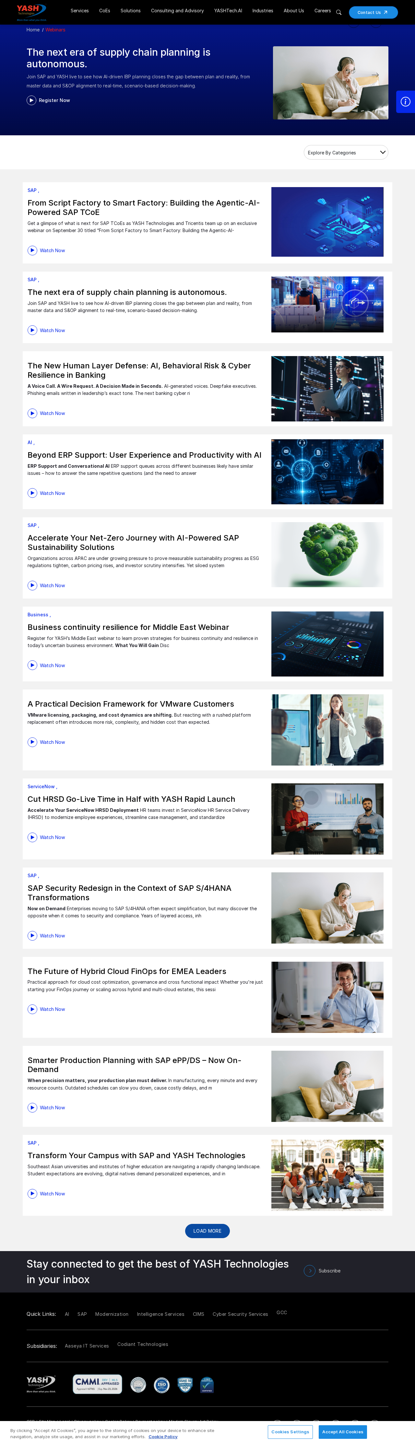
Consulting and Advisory (177, 10)
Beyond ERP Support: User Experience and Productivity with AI (145, 455)
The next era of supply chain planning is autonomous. (127, 292)
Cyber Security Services (240, 1314)
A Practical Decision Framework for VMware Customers (131, 704)
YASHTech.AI (228, 10)
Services (80, 10)
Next (382, 73)
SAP (82, 1314)
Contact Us (369, 12)
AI (67, 1314)
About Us (294, 10)
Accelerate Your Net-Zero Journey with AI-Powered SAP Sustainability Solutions (133, 542)
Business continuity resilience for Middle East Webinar (128, 627)
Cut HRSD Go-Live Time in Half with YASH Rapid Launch (131, 799)
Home (33, 29)
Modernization (112, 1314)
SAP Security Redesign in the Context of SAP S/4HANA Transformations (129, 892)
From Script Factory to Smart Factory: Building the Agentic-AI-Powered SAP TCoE (144, 207)
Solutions (131, 10)
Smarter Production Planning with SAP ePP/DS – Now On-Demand (135, 1065)
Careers (322, 10)
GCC (282, 1312)
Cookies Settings (290, 1431)
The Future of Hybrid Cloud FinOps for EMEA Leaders (127, 971)
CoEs (104, 10)
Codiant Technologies (142, 1344)
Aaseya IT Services (87, 1346)
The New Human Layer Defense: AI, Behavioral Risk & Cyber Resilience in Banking (139, 370)
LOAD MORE (207, 1231)
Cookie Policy (163, 1436)
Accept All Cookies (342, 1431)
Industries (263, 10)
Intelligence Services (161, 1314)
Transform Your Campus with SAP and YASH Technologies (136, 1155)
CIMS (199, 1314)
